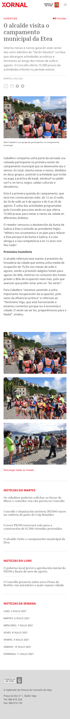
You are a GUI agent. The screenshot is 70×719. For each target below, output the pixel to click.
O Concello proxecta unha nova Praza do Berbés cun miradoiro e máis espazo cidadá (34, 583)
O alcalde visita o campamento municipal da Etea (34, 540)
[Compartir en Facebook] (17, 86)
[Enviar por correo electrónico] (12, 86)
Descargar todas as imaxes (19, 470)
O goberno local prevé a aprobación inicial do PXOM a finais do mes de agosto (35, 569)
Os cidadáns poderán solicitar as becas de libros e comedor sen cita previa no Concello (34, 499)
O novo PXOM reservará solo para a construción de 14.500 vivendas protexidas (33, 526)
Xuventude (10, 18)
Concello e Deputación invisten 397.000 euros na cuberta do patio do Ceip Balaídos (35, 513)
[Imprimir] (6, 86)
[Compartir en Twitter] (22, 86)
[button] (65, 5)
